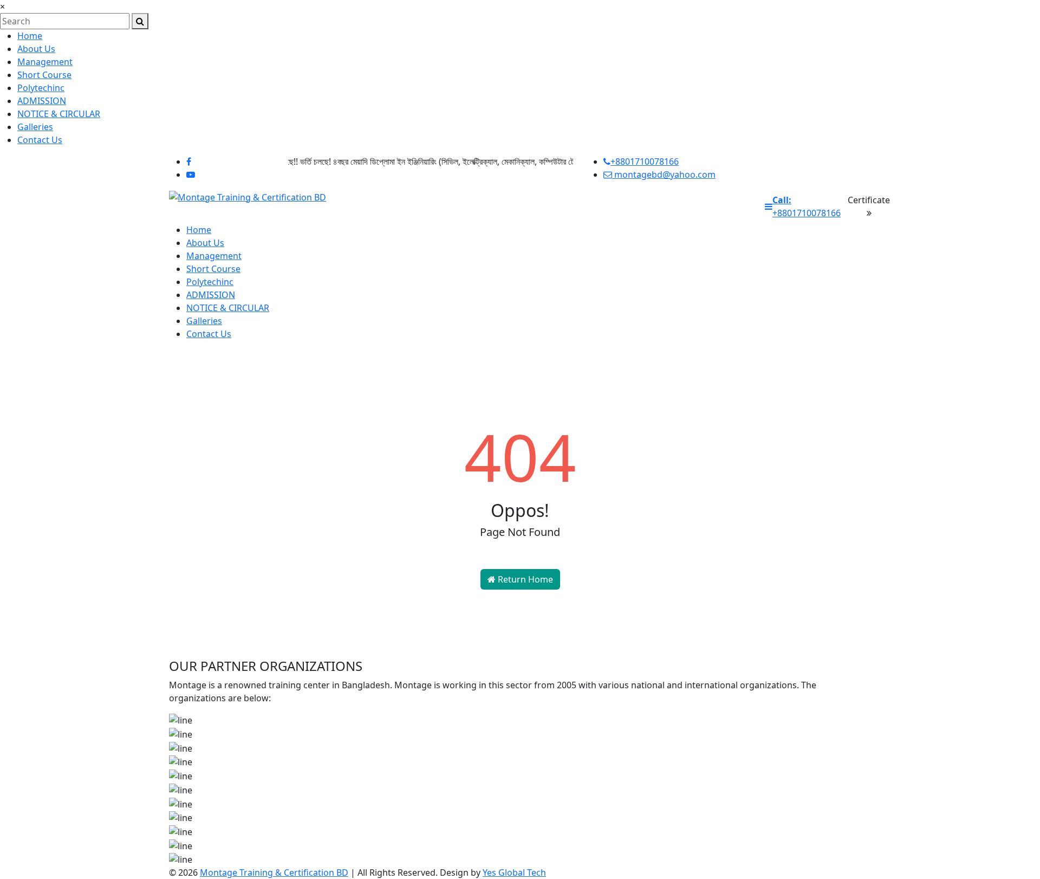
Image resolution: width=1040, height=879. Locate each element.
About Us (36, 49)
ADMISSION (41, 101)
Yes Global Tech (514, 872)
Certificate (869, 200)
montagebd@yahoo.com (664, 174)
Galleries (35, 127)
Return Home (524, 579)
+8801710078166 (644, 161)
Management (45, 62)
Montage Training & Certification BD (274, 872)
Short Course (44, 75)
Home (29, 36)
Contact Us (39, 140)
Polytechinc (40, 88)
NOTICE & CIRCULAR (58, 114)
